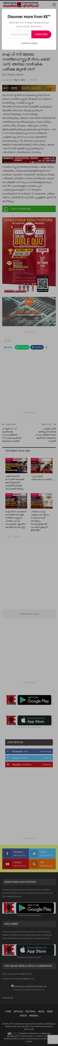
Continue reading (29, 43)
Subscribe (41, 34)
